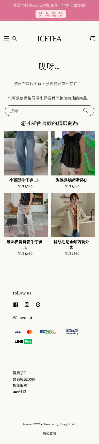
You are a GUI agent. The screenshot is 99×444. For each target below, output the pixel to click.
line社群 (20, 391)
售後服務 (20, 385)
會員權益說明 (24, 379)
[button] (6, 38)
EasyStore (68, 424)
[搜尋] (86, 110)
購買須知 (20, 373)
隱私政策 (50, 433)
